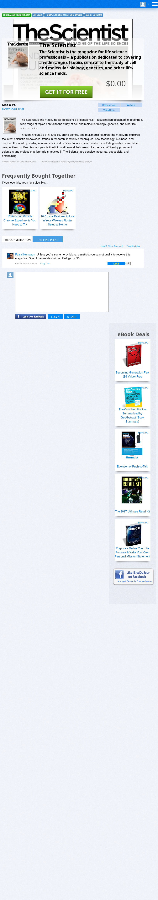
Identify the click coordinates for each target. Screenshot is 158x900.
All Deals (37, 14)
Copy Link (45, 263)
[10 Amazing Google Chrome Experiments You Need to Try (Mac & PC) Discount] (19, 201)
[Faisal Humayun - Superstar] (11, 257)
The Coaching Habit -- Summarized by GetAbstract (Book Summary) (132, 415)
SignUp (72, 317)
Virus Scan (109, 109)
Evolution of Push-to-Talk (132, 466)
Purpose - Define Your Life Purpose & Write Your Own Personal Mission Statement (132, 552)
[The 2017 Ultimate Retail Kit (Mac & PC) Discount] (132, 488)
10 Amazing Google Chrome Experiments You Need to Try (19, 220)
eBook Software (94, 14)
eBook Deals (133, 334)
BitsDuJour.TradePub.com (16, 14)
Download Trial (13, 109)
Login (55, 317)
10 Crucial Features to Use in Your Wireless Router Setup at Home (57, 220)
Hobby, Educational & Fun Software (64, 14)
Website (131, 104)
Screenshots (108, 104)
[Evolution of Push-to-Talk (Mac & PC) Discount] (132, 443)
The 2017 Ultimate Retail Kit (132, 511)
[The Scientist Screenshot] (9, 125)
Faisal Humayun (25, 254)
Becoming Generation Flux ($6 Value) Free (132, 374)
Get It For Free (66, 92)
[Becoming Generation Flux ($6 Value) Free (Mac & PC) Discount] (132, 353)
